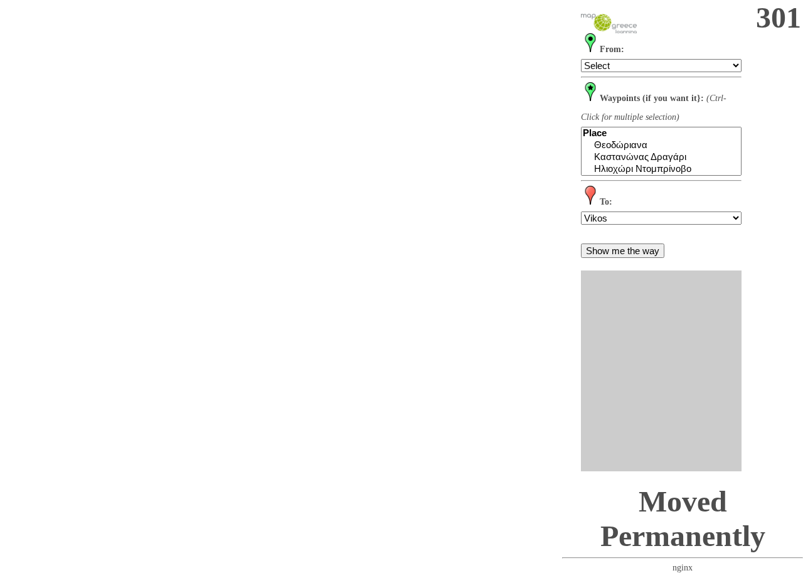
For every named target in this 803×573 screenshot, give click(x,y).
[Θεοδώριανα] (661, 145)
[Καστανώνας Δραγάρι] (661, 157)
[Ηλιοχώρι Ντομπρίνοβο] (661, 169)
